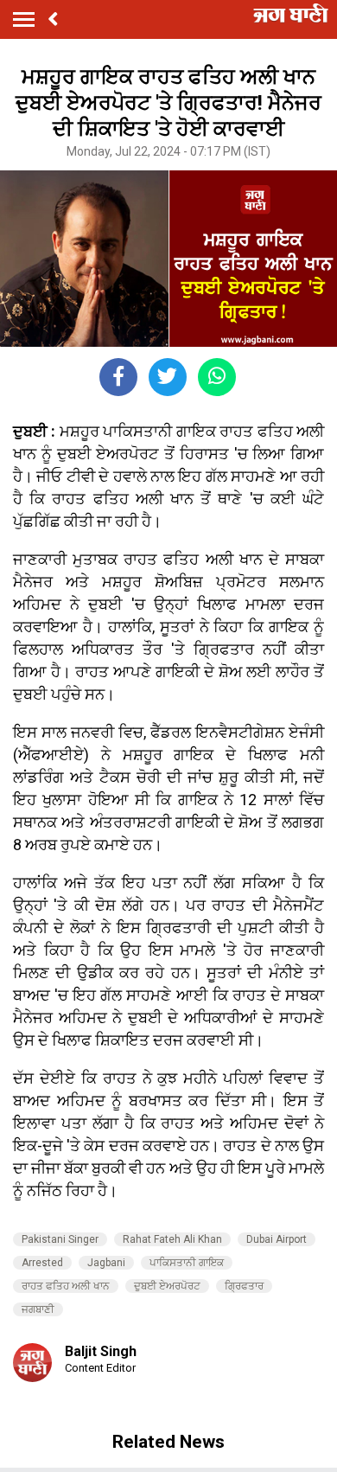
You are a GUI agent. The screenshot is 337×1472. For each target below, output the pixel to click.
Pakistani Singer (60, 1239)
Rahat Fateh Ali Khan (172, 1239)
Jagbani (106, 1263)
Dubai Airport (276, 1239)
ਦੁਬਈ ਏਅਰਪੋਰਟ (167, 1286)
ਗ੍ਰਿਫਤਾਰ (244, 1286)
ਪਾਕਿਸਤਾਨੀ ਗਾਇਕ (186, 1263)
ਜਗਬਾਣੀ (38, 1309)
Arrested (42, 1263)
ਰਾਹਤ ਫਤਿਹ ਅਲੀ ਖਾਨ (66, 1286)
